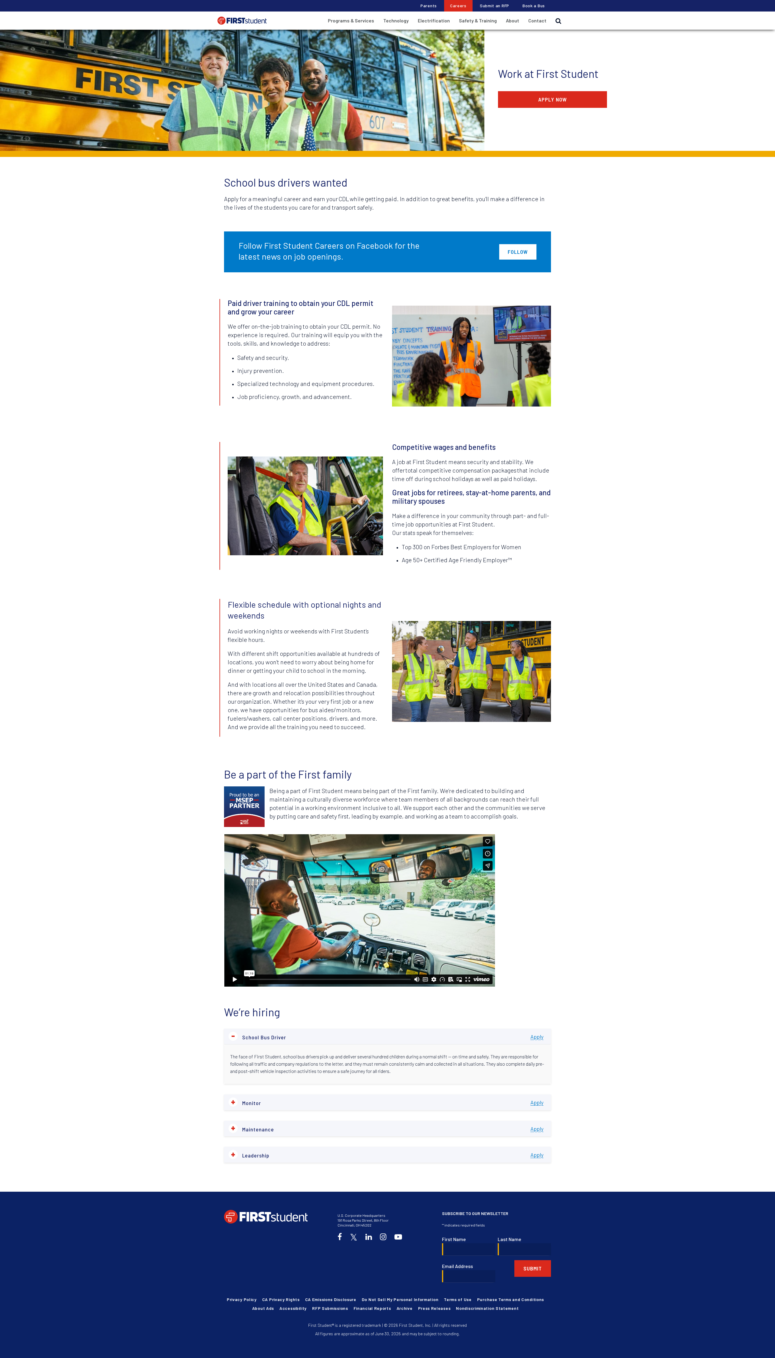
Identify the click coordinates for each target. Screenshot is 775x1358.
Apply (536, 1036)
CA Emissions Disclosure (330, 1299)
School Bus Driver (258, 1036)
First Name (454, 1239)
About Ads (263, 1308)
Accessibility (293, 1308)
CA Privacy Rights (281, 1299)
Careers (458, 5)
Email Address (457, 1266)
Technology (396, 20)
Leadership (250, 1154)
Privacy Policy (242, 1299)
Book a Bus (534, 5)
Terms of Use (457, 1299)
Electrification (434, 20)
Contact (537, 20)
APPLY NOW (552, 99)
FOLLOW (518, 251)
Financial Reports (372, 1308)
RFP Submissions (330, 1308)
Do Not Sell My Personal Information (400, 1299)
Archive (405, 1308)
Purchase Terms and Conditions (510, 1299)
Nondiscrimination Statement (487, 1308)
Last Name (509, 1239)
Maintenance (252, 1128)
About (512, 20)
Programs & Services (351, 20)
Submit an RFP (494, 5)
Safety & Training (478, 20)
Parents (428, 5)
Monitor (246, 1102)
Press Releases (434, 1308)
